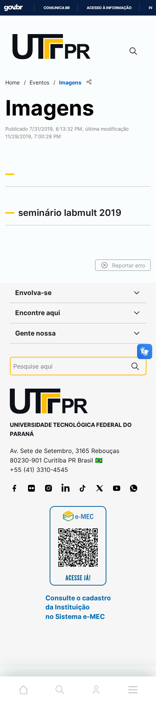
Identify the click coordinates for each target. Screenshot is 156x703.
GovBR (13, 7)
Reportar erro (128, 265)
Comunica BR (57, 8)
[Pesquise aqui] (135, 366)
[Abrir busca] (133, 51)
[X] (99, 488)
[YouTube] (116, 488)
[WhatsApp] (133, 488)
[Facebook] (14, 488)
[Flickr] (31, 488)
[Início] (54, 48)
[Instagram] (48, 488)
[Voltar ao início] (51, 403)
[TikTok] (82, 488)
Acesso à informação (109, 8)
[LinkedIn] (65, 488)
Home (12, 82)
